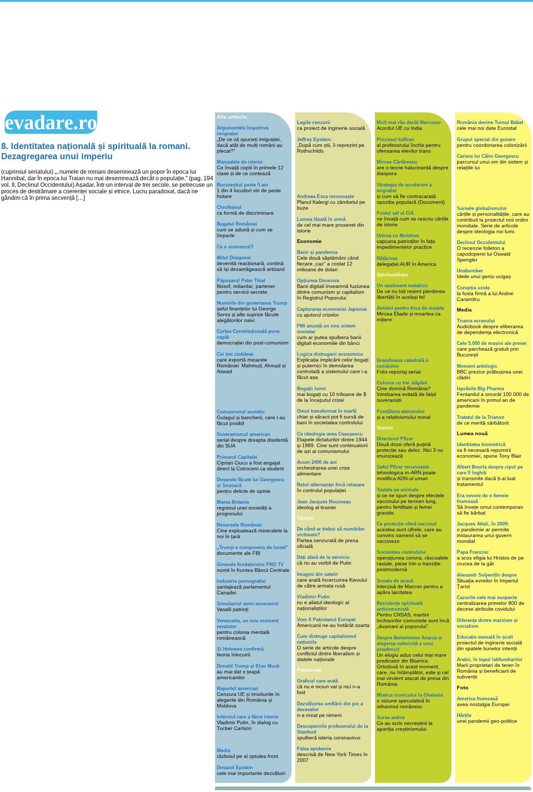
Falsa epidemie (314, 748)
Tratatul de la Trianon (480, 417)
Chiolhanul (229, 207)
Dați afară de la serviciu (323, 557)
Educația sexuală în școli (485, 637)
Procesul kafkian (395, 139)
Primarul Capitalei (237, 457)
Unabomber (470, 270)
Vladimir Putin (313, 596)
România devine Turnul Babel (490, 122)
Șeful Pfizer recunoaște (403, 467)
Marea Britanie (233, 502)
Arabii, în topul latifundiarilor (489, 659)
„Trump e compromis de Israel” (252, 547)
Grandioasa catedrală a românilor (402, 363)
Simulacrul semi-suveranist (247, 603)
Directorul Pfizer (395, 438)
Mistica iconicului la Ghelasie (410, 695)
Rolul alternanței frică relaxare (330, 484)
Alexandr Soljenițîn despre (487, 575)
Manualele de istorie (239, 162)
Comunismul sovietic (241, 411)
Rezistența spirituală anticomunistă (399, 606)
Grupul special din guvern (486, 139)
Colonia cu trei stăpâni (402, 382)
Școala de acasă (395, 580)
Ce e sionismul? (235, 246)
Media (223, 750)
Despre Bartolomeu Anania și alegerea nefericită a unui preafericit (409, 643)
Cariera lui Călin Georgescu (488, 156)
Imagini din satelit (317, 574)
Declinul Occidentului (481, 242)
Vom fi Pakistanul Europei (326, 619)
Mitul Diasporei (234, 257)
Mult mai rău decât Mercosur (409, 122)
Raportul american (237, 688)
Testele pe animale (397, 489)
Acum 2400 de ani (317, 462)
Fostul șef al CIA (395, 213)
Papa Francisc (473, 552)
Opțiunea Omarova (318, 280)
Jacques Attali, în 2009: (483, 524)
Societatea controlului (401, 552)
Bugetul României (237, 224)
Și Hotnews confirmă (240, 649)
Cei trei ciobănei (235, 354)
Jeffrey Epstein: (314, 139)
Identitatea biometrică (481, 444)
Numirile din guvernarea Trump (252, 303)
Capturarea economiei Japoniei (332, 309)
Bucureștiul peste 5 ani (242, 184)
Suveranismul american (243, 434)
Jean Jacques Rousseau (324, 501)
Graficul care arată (317, 681)
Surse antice (391, 717)
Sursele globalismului (482, 208)
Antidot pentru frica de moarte (410, 308)
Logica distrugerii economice (330, 354)
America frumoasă (477, 698)
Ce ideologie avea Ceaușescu (330, 434)
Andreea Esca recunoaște (325, 196)
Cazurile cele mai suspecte (487, 597)
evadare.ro (51, 122)
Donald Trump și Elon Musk (248, 666)
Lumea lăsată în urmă (321, 219)
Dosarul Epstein (235, 767)
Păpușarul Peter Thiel (241, 280)
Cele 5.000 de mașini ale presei (491, 343)
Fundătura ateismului (401, 411)
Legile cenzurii (313, 122)
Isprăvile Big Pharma (480, 388)
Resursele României (239, 525)
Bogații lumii (311, 388)
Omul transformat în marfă (326, 411)
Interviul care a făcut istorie (247, 716)
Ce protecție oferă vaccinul (407, 524)
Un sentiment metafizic (402, 285)
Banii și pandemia (317, 252)
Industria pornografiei (241, 581)
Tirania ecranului (476, 320)
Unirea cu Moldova (398, 235)
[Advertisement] (266, 56)
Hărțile (464, 715)
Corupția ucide (473, 287)
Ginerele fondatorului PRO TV (250, 564)
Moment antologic (477, 366)
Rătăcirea (387, 258)
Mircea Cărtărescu (397, 162)
